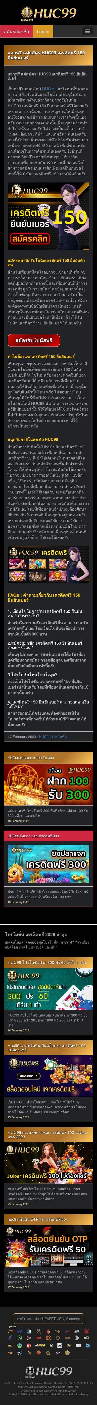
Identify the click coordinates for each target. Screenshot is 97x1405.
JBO (60, 1318)
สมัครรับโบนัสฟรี (33, 340)
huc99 (32, 1394)
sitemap (84, 1394)
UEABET (48, 1318)
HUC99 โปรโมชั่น (53, 736)
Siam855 (73, 1318)
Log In (43, 31)
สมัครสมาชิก (16, 31)
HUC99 (48, 89)
